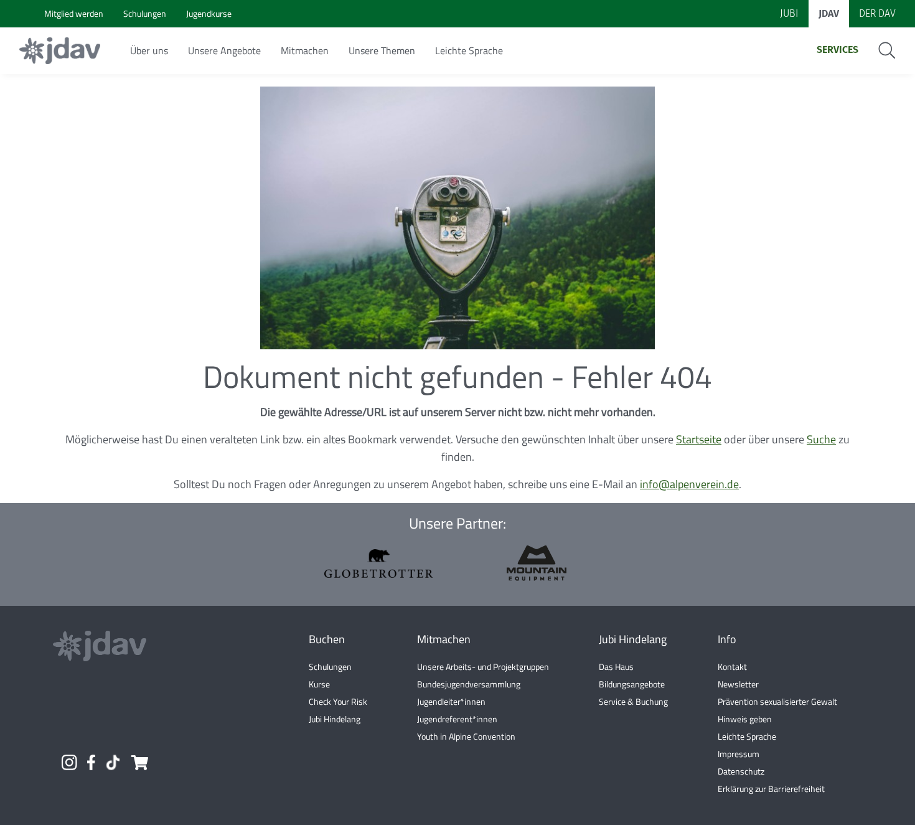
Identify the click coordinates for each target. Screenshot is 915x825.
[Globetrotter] (378, 563)
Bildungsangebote (632, 684)
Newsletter (738, 684)
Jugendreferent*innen (457, 718)
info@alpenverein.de (689, 484)
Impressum (738, 753)
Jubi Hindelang (334, 718)
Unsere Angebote (224, 50)
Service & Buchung (633, 701)
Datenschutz (741, 771)
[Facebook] (91, 762)
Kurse (319, 684)
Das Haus (616, 666)
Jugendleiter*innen (451, 701)
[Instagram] (69, 762)
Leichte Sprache (469, 50)
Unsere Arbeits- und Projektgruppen (483, 666)
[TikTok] (113, 762)
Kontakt (732, 666)
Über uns (149, 50)
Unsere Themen (382, 50)
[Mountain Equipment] (536, 563)
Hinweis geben (745, 718)
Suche (821, 439)
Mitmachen (305, 50)
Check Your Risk (338, 701)
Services (837, 49)
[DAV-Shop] (139, 762)
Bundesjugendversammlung (468, 684)
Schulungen (330, 666)
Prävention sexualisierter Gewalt (777, 701)
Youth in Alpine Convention (466, 736)
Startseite (698, 439)
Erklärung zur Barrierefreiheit (771, 788)
